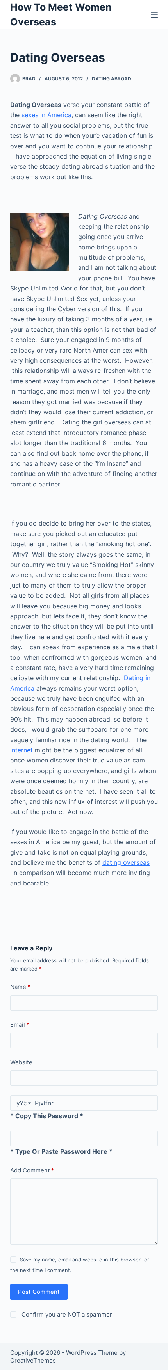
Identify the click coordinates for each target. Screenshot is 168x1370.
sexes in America (46, 115)
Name (20, 987)
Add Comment (32, 1170)
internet (21, 750)
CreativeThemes (33, 1360)
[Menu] (154, 14)
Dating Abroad (111, 79)
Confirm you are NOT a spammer (66, 1314)
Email (19, 1024)
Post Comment (39, 1291)
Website (21, 1062)
